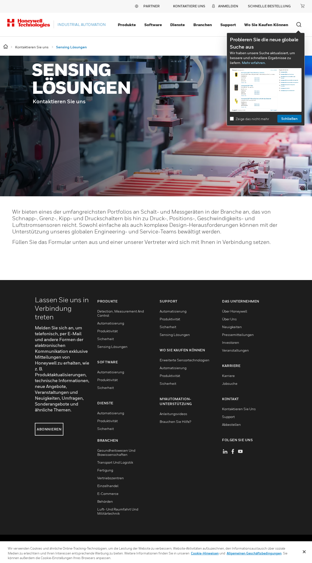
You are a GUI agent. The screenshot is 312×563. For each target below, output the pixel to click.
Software (153, 24)
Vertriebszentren (110, 478)
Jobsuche (229, 383)
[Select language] (136, 6)
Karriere (228, 376)
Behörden (105, 501)
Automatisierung (110, 323)
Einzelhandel (107, 486)
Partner (151, 6)
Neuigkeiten (232, 327)
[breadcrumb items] (6, 46)
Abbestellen (231, 424)
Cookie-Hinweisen (205, 553)
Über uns (229, 319)
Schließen (289, 118)
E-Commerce (107, 493)
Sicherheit (105, 339)
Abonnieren (49, 429)
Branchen (202, 24)
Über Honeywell (234, 311)
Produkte (127, 24)
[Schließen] (304, 551)
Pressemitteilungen (238, 335)
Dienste (177, 24)
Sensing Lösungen (112, 346)
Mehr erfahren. (254, 63)
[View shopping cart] (302, 6)
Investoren (230, 342)
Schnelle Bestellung (269, 6)
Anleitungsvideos (173, 414)
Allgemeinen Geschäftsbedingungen (254, 553)
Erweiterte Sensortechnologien (184, 360)
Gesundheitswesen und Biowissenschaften (116, 452)
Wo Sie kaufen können (266, 24)
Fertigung (105, 470)
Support (228, 24)
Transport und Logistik (115, 462)
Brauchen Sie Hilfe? (175, 421)
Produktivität (107, 331)
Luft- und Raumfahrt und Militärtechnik (117, 511)
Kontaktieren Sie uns (239, 409)
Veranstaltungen (235, 350)
